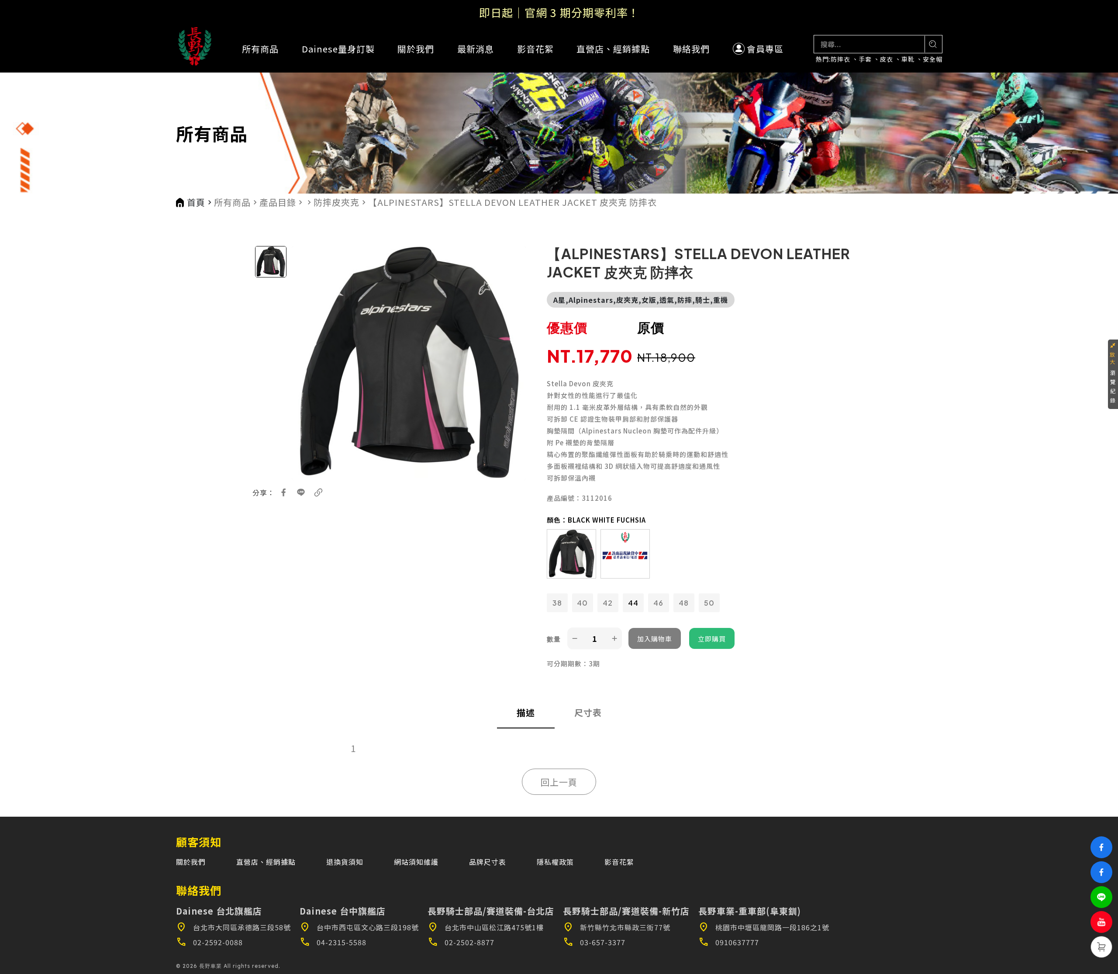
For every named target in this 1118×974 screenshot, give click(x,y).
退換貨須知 (344, 861)
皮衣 (886, 59)
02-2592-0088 (209, 942)
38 (557, 602)
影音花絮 (535, 48)
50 (709, 602)
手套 (865, 59)
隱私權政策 (555, 861)
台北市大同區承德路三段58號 (233, 927)
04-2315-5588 (333, 942)
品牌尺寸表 (487, 861)
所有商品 (260, 48)
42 (608, 602)
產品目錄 (277, 202)
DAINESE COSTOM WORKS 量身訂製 (559, 12)
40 (582, 602)
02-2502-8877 (461, 942)
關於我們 (415, 48)
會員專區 (765, 48)
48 (684, 602)
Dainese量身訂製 (338, 48)
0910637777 (728, 942)
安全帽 (932, 59)
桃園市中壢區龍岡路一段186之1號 (763, 927)
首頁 (196, 202)
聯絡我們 (691, 48)
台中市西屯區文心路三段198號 (359, 927)
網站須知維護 (416, 861)
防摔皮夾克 (336, 202)
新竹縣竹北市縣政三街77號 (616, 927)
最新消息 (475, 48)
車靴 (907, 59)
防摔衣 (840, 59)
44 (633, 602)
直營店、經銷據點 (613, 48)
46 (658, 602)
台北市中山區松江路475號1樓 (486, 927)
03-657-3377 (594, 942)
